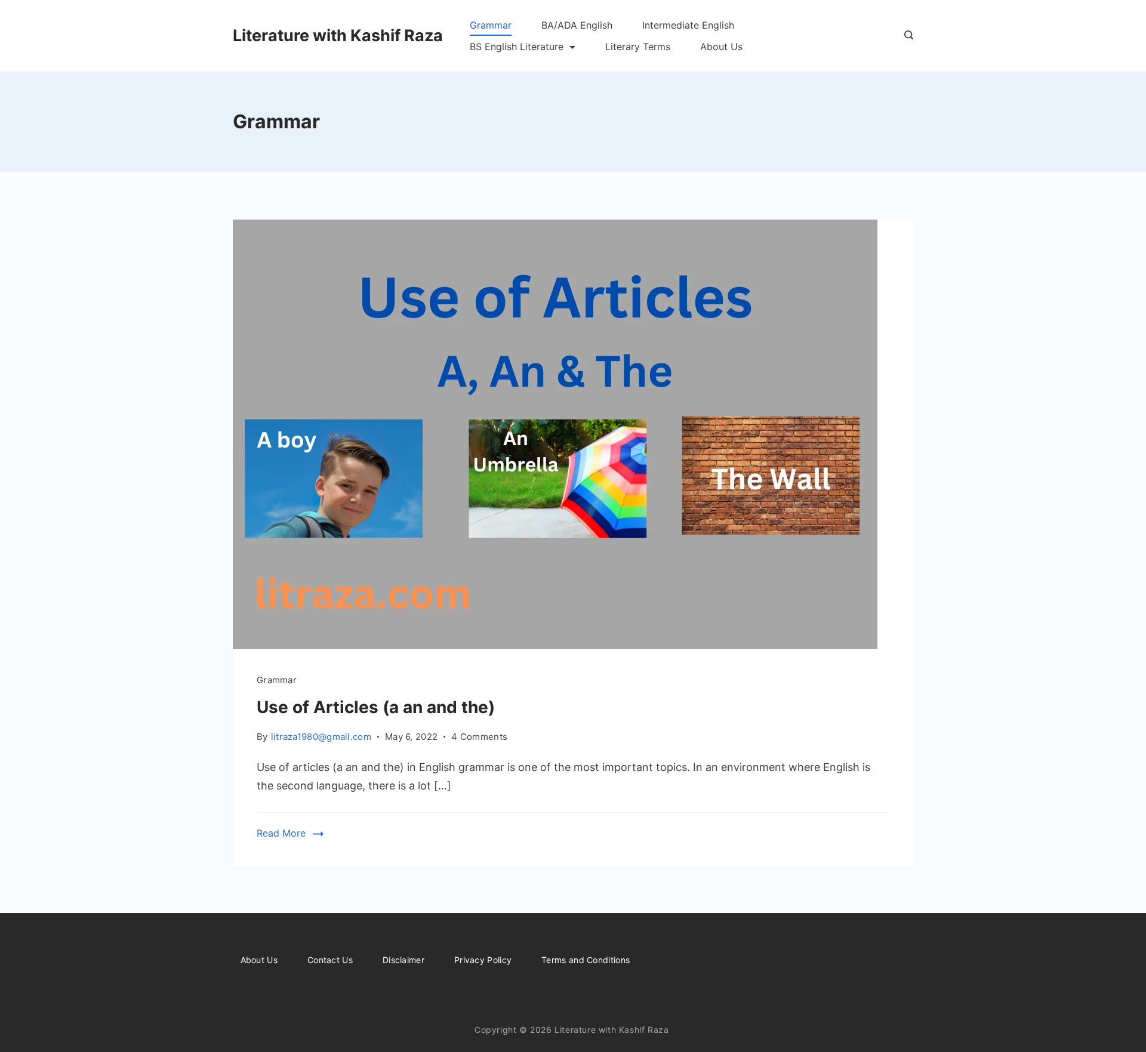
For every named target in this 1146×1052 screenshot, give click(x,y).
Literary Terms (637, 47)
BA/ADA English (576, 25)
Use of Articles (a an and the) (376, 707)
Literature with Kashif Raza (338, 35)
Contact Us (330, 960)
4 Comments (479, 737)
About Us (721, 47)
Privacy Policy (483, 960)
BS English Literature (516, 47)
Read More (281, 833)
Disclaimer (403, 960)
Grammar (491, 25)
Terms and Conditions (585, 960)
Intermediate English (688, 25)
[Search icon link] (905, 35)
